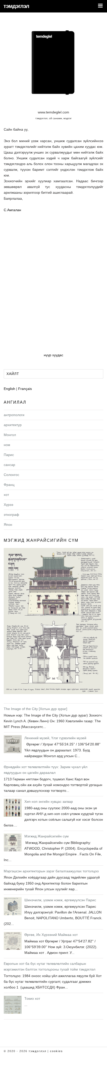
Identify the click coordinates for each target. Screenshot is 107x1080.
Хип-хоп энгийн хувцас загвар (48, 802)
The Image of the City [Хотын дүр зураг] (35, 709)
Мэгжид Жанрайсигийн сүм (41, 540)
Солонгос (11, 475)
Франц (9, 485)
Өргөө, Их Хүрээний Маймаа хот (51, 935)
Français (25, 389)
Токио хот (32, 998)
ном (7, 445)
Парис (9, 455)
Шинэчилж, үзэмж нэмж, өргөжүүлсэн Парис (60, 900)
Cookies (56, 1051)
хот (6, 495)
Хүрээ (8, 505)
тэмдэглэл (16, 6)
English (9, 389)
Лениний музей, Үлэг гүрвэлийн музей (55, 738)
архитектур (13, 425)
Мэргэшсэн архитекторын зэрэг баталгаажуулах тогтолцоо (51, 871)
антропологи (14, 415)
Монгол (10, 435)
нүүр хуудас (53, 355)
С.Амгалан (12, 210)
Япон (8, 525)
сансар (9, 465)
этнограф (11, 515)
